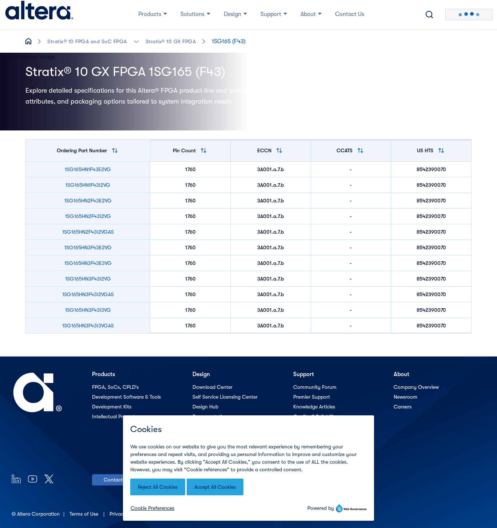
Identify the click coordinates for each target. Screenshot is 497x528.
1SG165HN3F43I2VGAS (88, 294)
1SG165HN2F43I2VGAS (88, 232)
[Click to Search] (429, 14)
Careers (402, 407)
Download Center (212, 387)
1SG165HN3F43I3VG (88, 310)
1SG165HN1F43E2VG (88, 169)
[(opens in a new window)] (16, 478)
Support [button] (271, 14)
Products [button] (149, 14)
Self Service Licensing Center (225, 397)
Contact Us (117, 480)
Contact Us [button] (349, 14)
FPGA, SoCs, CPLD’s (115, 387)
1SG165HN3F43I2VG (88, 279)
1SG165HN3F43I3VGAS (88, 326)
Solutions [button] (192, 14)
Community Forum (315, 387)
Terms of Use (84, 514)
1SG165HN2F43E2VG (88, 200)
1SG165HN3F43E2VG (88, 247)
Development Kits (111, 407)
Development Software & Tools (126, 397)
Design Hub (205, 407)
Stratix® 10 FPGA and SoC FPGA (87, 41)
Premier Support (311, 397)
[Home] (39, 14)
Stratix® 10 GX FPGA (171, 41)
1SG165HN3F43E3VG (88, 263)
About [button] (308, 14)
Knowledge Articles (314, 407)
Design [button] (232, 14)
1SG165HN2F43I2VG (88, 216)
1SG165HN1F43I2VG (87, 185)
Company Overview (416, 387)
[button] (136, 41)
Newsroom (405, 397)
